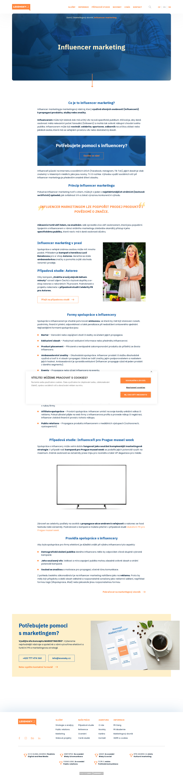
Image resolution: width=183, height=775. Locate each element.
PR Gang (117, 725)
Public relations (63, 729)
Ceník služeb (84, 738)
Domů (69, 17)
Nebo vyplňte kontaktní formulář (36, 667)
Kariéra (102, 733)
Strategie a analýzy (65, 725)
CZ (159, 7)
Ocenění (82, 733)
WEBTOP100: (74, 754)
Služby (71, 7)
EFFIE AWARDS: (143, 754)
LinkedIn (39, 738)
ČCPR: (104, 761)
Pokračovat (92, 80)
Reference (83, 7)
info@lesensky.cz (61, 658)
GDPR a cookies (120, 738)
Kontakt (137, 7)
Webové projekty (63, 738)
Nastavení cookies (135, 387)
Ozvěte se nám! (91, 155)
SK (169, 7)
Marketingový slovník (83, 17)
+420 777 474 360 (32, 658)
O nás (127, 7)
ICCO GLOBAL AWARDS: (41, 754)
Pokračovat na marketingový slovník (122, 592)
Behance (32, 738)
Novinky (117, 7)
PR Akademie (119, 729)
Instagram (26, 738)
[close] (151, 371)
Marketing (60, 733)
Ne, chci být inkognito (135, 394)
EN (164, 7)
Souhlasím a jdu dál (136, 380)
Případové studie (101, 7)
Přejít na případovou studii (55, 299)
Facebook (19, 738)
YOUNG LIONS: (73, 761)
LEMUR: (106, 754)
